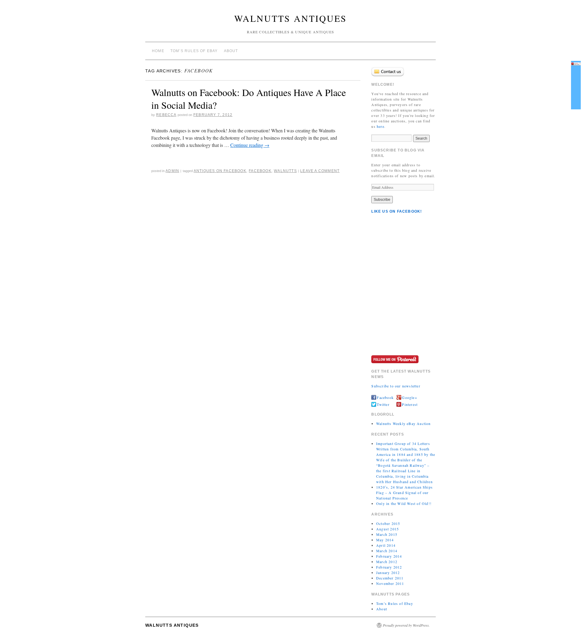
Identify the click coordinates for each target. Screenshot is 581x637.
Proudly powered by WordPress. (406, 625)
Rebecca (166, 115)
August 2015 (387, 528)
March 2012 (386, 561)
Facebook (385, 397)
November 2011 (390, 583)
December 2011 (390, 578)
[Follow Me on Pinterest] (395, 358)
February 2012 (389, 567)
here (380, 126)
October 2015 (388, 523)
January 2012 (388, 572)
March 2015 (386, 534)
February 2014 (389, 556)
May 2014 (385, 539)
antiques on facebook (220, 171)
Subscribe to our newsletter (395, 385)
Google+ (409, 397)
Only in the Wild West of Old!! (404, 503)
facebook (260, 171)
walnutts (285, 171)
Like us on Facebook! (396, 211)
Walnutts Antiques (290, 18)
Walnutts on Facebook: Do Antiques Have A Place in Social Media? (248, 98)
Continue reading (249, 145)
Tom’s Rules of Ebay (194, 51)
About (231, 51)
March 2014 (386, 550)
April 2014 (386, 545)
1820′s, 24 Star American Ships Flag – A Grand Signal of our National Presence (404, 492)
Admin (172, 171)
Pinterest (410, 404)
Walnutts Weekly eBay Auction (403, 423)
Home (158, 51)
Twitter (383, 404)
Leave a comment (320, 171)
